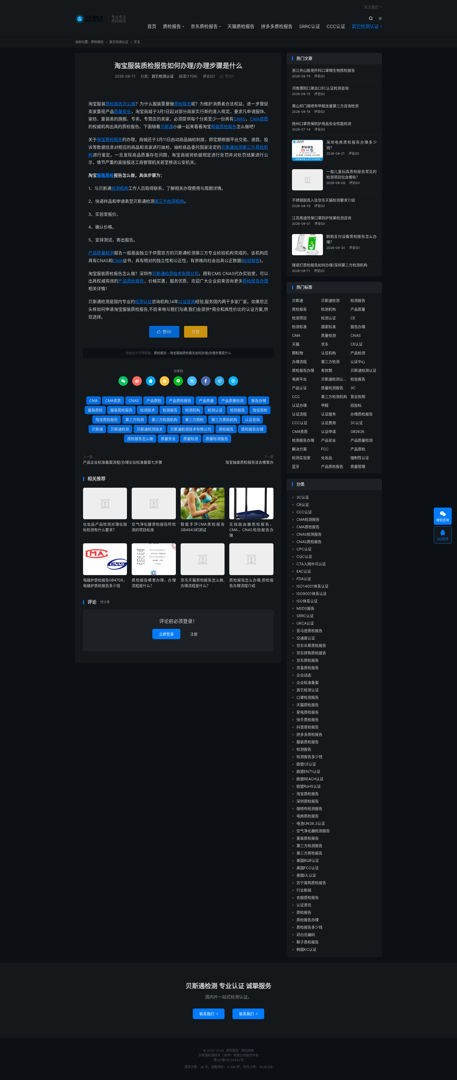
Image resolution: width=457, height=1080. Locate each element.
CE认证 (356, 344)
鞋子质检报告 (307, 942)
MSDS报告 (305, 608)
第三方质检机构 (224, 419)
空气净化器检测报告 (313, 830)
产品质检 (154, 400)
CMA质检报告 (307, 527)
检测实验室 (301, 457)
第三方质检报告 (309, 853)
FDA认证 (303, 578)
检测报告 (170, 410)
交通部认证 (305, 638)
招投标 (356, 405)
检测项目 (299, 318)
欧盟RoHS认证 (308, 786)
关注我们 (371, 7)
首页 (151, 26)
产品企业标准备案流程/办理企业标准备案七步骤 (122, 462)
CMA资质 (259, 119)
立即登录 (166, 634)
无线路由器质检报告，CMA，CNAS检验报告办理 (251, 529)
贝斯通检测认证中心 (334, 379)
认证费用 (328, 422)
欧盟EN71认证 (308, 771)
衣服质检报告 (307, 897)
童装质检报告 (307, 838)
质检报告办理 (255, 281)
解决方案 (299, 449)
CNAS (239, 119)
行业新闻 (303, 890)
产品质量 (206, 400)
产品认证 (299, 388)
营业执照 (357, 396)
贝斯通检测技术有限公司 (175, 273)
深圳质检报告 (307, 801)
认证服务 (328, 414)
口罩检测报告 (307, 697)
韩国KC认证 (306, 949)
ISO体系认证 (307, 601)
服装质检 (105, 175)
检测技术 (147, 410)
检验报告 (251, 260)
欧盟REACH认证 (309, 779)
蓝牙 (295, 466)
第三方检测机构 (169, 201)
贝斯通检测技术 (150, 429)
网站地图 (247, 1050)
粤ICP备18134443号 (228, 1060)
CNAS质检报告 (309, 541)
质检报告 (90, 19)
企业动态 (303, 675)
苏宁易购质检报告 (311, 882)
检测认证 (143, 301)
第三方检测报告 (309, 845)
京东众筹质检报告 (311, 645)
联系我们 (208, 1013)
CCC (296, 396)
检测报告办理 (303, 440)
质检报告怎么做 (120, 103)
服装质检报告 (223, 126)
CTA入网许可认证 (311, 564)
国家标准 (328, 326)
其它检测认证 (365, 26)
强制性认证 (359, 457)
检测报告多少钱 (309, 756)
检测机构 (119, 188)
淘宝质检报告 (109, 139)
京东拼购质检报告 (311, 653)
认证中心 (357, 361)
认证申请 (328, 431)
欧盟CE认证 (306, 764)
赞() (227, 76)
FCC (324, 449)
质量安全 (122, 111)
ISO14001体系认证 (312, 586)
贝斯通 (166, 126)
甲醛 (324, 405)
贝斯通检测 (232, 147)
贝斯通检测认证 (363, 370)
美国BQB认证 (307, 860)
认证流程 (299, 414)
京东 (324, 344)
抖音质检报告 (307, 727)
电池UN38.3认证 (310, 823)
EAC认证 (303, 571)
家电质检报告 (307, 712)
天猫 (295, 344)
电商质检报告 (307, 816)
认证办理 (299, 405)
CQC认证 (304, 556)
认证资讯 (303, 905)
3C (352, 388)
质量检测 (190, 438)
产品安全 (328, 440)
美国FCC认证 (307, 868)
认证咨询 (186, 301)
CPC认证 (304, 549)
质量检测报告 (217, 438)
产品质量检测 (101, 253)
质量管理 (357, 466)
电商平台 (299, 379)
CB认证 (302, 504)
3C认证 (356, 422)
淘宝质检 (260, 410)
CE (352, 318)
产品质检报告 (131, 281)
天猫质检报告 (240, 26)
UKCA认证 (305, 623)
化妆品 (326, 457)
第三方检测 (134, 419)
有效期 (326, 370)
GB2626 (357, 431)
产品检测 (357, 353)
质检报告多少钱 (309, 927)
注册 (194, 634)
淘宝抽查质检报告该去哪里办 (249, 462)
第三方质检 (194, 419)
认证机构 (328, 353)
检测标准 (299, 326)
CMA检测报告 (307, 519)
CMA (118, 260)
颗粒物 (297, 353)
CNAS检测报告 (309, 534)
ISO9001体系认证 (311, 593)
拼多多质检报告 (277, 26)
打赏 (195, 331)
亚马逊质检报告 (309, 630)
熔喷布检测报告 (309, 808)
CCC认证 (336, 26)
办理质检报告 (361, 414)
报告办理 (258, 400)
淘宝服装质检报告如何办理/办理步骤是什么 (178, 66)
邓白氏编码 (305, 934)
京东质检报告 (204, 26)
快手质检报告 (307, 719)
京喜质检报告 (307, 667)
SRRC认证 (309, 26)
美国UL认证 (306, 875)
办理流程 (299, 361)
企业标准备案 (307, 682)
